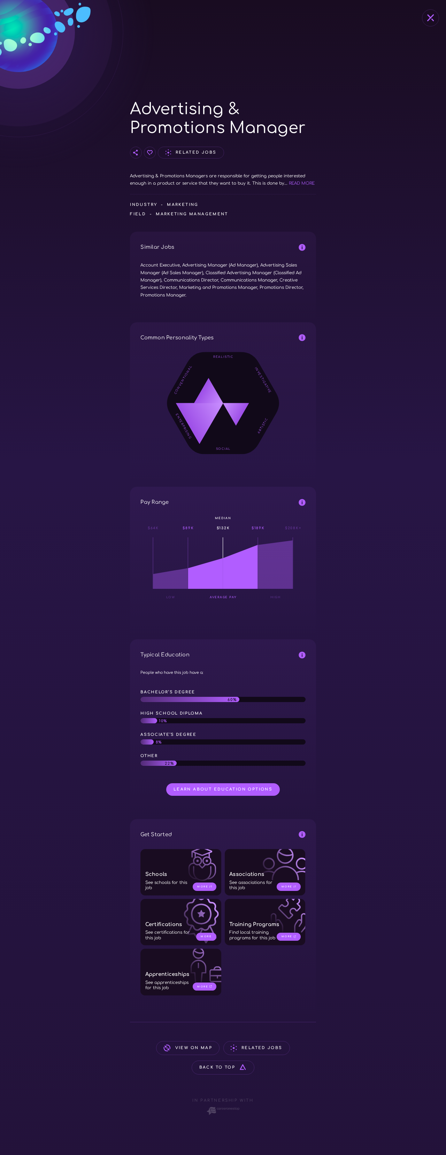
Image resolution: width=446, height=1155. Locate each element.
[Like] (149, 152)
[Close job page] (430, 17)
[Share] (135, 152)
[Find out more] (301, 247)
